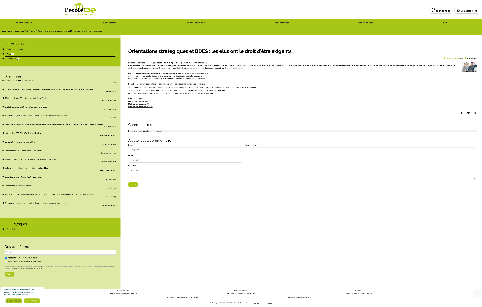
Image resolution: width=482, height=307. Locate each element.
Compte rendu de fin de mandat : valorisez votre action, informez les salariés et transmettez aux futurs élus (49, 89)
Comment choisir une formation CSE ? (20, 142)
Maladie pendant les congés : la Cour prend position (26, 168)
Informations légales (123, 290)
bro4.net (256, 303)
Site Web (132, 166)
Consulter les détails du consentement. (30, 268)
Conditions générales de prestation (299, 297)
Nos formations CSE (24, 23)
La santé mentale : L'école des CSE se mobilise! (24, 151)
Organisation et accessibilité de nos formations (182, 297)
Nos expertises (110, 23)
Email (130, 155)
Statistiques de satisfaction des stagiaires (241, 294)
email (15, 268)
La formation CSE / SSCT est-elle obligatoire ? (24, 133)
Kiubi (270, 303)
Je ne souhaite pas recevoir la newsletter (25, 261)
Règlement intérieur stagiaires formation (123, 294)
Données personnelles (241, 290)
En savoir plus (13, 301)
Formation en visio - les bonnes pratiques (358, 294)
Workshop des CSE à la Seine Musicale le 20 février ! (26, 98)
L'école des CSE (21, 31)
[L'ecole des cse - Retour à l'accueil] (80, 4)
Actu (10, 54)
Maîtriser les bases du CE (138, 104)
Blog (444, 23)
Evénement (13, 59)
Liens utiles (358, 290)
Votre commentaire (252, 145)
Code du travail (13, 229)
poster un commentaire (153, 131)
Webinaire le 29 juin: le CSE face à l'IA (20, 81)
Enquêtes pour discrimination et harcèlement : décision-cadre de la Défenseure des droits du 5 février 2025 (49, 195)
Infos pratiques (282, 23)
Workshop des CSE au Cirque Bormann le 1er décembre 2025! (30, 159)
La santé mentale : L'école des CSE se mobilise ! (24, 177)
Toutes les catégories (15, 49)
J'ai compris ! (32, 301)
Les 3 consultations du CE (138, 101)
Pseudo (131, 145)
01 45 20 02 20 (442, 11)
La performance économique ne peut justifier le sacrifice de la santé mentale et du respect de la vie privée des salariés (54, 124)
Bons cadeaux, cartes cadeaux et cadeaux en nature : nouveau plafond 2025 (36, 203)
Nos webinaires (365, 23)
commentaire (472, 58)
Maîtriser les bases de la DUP (140, 107)
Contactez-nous (468, 11)
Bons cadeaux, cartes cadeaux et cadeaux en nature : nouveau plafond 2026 (36, 116)
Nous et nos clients (196, 23)
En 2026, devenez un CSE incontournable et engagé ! (26, 107)
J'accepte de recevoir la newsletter (22, 258)
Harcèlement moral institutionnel (18, 186)
